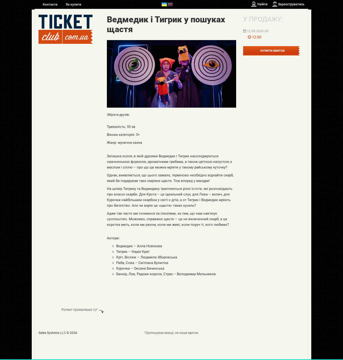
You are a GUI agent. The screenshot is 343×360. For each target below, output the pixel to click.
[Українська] (164, 4)
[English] (170, 4)
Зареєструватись (291, 4)
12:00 (256, 37)
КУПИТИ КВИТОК (272, 50)
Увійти (262, 4)
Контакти (50, 4)
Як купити (73, 4)
